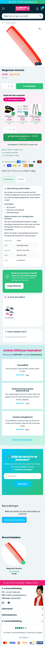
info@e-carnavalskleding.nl (16, 595)
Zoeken (40, 16)
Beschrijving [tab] (8, 179)
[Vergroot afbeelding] (40, 28)
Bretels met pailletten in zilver (36, 117)
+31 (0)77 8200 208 (12, 592)
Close (22, 609)
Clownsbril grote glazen (23, 117)
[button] (12, 86)
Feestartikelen (10, 23)
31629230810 (16, 598)
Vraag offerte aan (14, 286)
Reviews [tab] (21, 179)
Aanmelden (22, 484)
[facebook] (9, 603)
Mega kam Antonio (14, 568)
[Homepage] (2, 23)
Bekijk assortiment (3, 9)
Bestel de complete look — (24, 137)
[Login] (37, 8)
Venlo (33, 171)
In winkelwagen (29, 86)
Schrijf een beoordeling (14, 520)
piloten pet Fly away (9, 117)
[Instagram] (3, 603)
